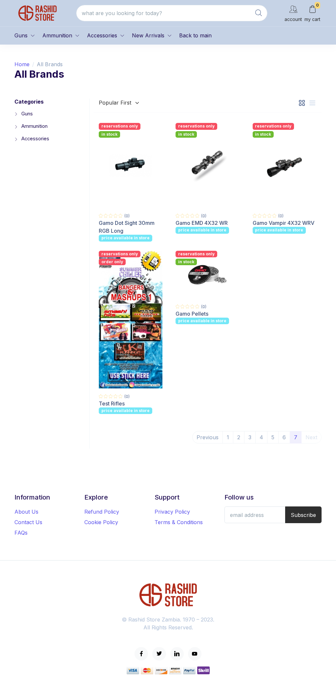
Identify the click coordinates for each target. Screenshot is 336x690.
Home (22, 64)
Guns (21, 35)
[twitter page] (159, 653)
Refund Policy (101, 511)
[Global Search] (258, 13)
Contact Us (28, 522)
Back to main (195, 35)
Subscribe (303, 515)
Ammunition (57, 35)
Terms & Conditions (179, 522)
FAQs (21, 532)
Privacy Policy (172, 511)
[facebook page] (141, 653)
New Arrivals (148, 35)
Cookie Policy (101, 522)
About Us (26, 511)
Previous (208, 437)
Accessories (102, 35)
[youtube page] (194, 653)
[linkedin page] (177, 653)
